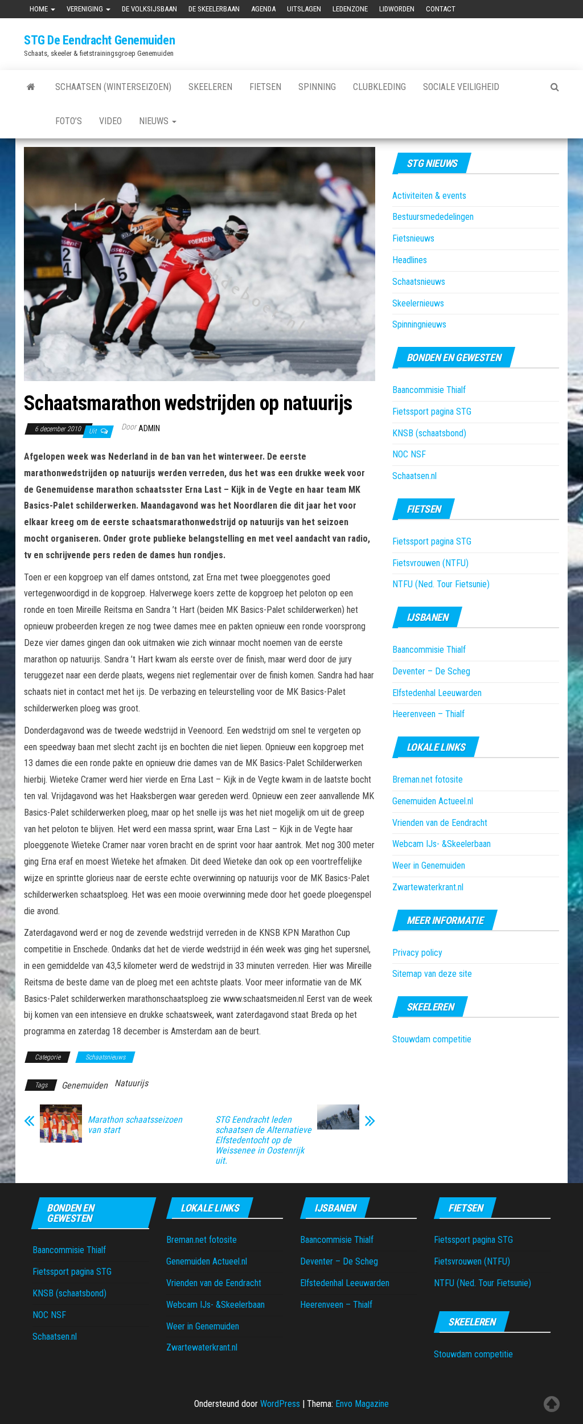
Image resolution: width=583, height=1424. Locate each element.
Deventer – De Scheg (431, 671)
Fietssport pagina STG (431, 411)
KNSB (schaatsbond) (429, 433)
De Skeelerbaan (214, 9)
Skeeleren (210, 86)
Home (40, 9)
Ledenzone (350, 9)
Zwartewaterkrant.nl (427, 887)
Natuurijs (131, 1083)
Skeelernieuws (418, 303)
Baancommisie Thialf (429, 389)
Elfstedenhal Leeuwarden (437, 693)
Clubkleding (379, 86)
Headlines (409, 260)
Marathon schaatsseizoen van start (135, 1125)
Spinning (317, 86)
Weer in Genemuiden (428, 865)
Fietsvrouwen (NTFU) (430, 563)
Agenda (263, 9)
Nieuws (155, 121)
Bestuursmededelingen (433, 216)
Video (110, 121)
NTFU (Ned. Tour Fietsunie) (441, 584)
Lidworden (396, 9)
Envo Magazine (362, 1403)
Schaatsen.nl (414, 475)
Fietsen (265, 86)
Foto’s (68, 121)
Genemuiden (84, 1085)
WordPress (280, 1403)
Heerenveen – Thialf (428, 714)
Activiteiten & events (429, 195)
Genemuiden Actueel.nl (432, 801)
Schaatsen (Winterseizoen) (113, 86)
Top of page (551, 1404)
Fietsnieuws (413, 238)
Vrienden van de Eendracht (439, 822)
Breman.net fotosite (427, 779)
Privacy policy (417, 952)
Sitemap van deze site (432, 973)
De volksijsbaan (149, 9)
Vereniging (86, 9)
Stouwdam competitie (431, 1039)
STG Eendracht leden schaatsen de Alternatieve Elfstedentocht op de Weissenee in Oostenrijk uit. (263, 1140)
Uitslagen (304, 9)
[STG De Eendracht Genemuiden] (31, 87)
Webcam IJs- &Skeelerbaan (441, 843)
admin (149, 428)
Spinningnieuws (419, 324)
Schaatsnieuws (105, 1057)
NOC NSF (409, 454)
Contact (440, 9)
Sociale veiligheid (461, 86)
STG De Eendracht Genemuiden (99, 40)
